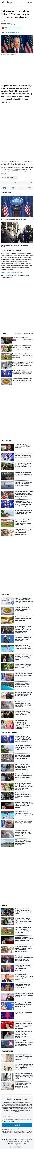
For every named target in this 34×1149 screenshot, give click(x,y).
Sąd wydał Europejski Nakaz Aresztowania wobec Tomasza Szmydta (15, 276)
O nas (10, 1140)
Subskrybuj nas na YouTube (12, 28)
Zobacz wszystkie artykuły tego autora (12, 272)
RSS (25, 1144)
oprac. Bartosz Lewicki (6, 21)
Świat (22, 6)
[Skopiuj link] (21, 188)
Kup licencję (23, 171)
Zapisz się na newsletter (12, 32)
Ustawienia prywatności (15, 1144)
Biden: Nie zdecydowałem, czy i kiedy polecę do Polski (15, 246)
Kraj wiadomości (28, 334)
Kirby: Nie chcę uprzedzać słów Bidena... (13, 219)
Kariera (22, 1140)
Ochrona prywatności (12, 1142)
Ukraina (10, 178)
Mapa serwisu (24, 1142)
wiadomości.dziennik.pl (12, 6)
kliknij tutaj (17, 1134)
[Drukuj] (13, 188)
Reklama (15, 1140)
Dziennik (3, 6)
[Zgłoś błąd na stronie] (29, 188)
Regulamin (29, 1140)
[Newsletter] (4, 188)
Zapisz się (17, 1125)
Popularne (18, 334)
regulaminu (23, 1119)
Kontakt (4, 1140)
